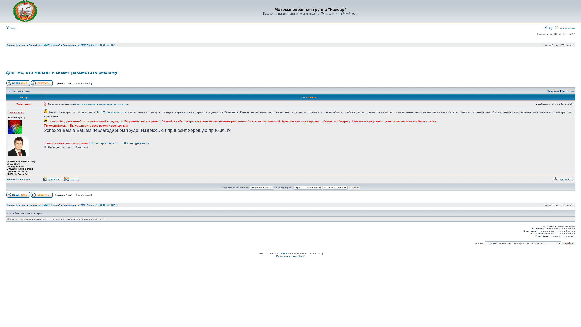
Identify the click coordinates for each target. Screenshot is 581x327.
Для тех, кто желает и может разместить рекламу (61, 72)
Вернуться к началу (18, 179)
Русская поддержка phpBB (290, 256)
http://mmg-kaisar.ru (110, 112)
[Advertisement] (290, 60)
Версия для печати (19, 91)
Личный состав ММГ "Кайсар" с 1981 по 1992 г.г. (90, 45)
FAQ (549, 28)
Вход (12, 28)
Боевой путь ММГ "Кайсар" (44, 45)
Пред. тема (553, 91)
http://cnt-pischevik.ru (103, 143)
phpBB (283, 253)
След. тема (567, 91)
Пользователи (566, 28)
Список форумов (16, 45)
